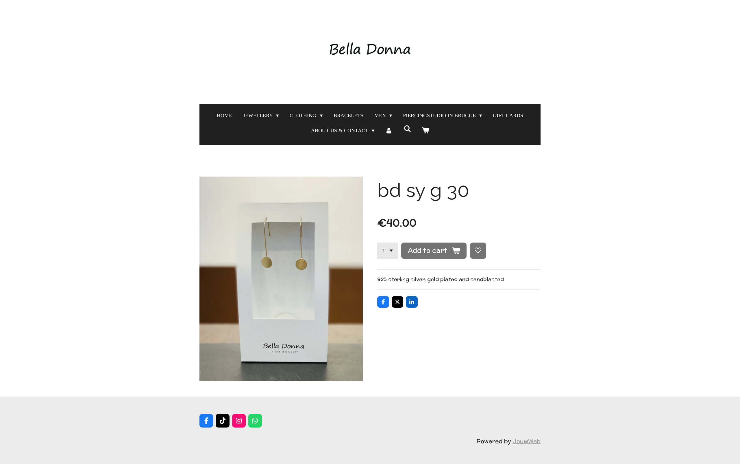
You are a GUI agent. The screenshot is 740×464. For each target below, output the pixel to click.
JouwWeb (527, 441)
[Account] (389, 130)
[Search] (407, 128)
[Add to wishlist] (478, 251)
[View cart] (425, 130)
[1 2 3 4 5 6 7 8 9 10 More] (387, 251)
